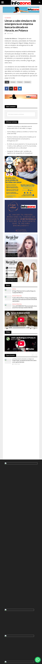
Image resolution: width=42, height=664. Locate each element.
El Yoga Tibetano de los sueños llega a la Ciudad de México (23, 291)
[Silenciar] (30, 328)
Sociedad (8, 18)
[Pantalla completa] (34, 328)
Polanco (20, 82)
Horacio (13, 82)
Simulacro (27, 82)
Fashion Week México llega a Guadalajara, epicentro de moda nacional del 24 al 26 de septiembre (24, 299)
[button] (38, 660)
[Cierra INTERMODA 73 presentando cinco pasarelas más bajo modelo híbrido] (8, 306)
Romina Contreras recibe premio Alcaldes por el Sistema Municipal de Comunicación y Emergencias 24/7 (21, 139)
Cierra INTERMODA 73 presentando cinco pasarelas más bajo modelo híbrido (24, 306)
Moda (14, 289)
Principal (19, 296)
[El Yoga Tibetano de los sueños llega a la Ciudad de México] (8, 291)
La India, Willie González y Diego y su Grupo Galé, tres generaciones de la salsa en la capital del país (24, 360)
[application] (21, 320)
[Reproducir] (7, 328)
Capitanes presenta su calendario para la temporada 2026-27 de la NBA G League (19, 127)
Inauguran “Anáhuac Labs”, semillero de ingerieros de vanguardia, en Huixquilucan (20, 152)
